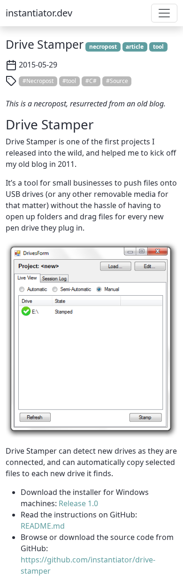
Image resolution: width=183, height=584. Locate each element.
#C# (91, 81)
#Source (117, 81)
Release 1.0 (78, 503)
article (135, 47)
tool (158, 47)
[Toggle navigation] (164, 13)
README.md (43, 526)
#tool (69, 81)
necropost (103, 47)
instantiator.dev (39, 13)
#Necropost (38, 81)
